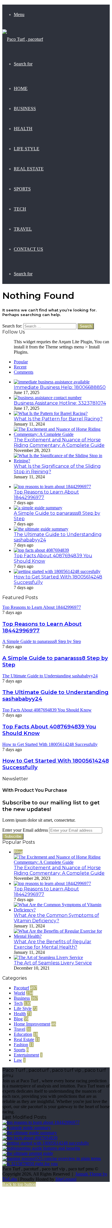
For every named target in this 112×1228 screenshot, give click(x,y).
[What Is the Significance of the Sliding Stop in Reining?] (62, 460)
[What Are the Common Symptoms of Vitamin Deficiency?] (62, 909)
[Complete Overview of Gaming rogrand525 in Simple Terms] (51, 1158)
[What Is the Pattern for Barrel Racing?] (51, 413)
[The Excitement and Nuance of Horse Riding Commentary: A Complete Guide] (62, 434)
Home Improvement (32, 1024)
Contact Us (28, 249)
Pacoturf (21, 987)
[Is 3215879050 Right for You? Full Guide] (30, 1163)
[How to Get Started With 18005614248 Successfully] (57, 571)
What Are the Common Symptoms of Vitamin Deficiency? (56, 918)
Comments (23, 372)
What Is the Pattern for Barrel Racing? (58, 419)
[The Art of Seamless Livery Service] (48, 957)
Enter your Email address (25, 830)
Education (23, 1034)
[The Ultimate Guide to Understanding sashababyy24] (41, 529)
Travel (23, 229)
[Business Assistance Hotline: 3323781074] (48, 397)
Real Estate (29, 168)
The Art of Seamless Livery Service (53, 963)
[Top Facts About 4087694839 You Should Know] (41, 550)
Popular (21, 361)
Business (25, 108)
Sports (22, 188)
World (19, 993)
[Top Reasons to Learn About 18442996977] (52, 486)
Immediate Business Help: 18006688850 (60, 387)
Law (18, 1060)
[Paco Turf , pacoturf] (22, 39)
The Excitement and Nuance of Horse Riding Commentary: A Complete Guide (59, 442)
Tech (20, 208)
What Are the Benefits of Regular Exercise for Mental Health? (52, 944)
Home (21, 88)
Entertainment (26, 1054)
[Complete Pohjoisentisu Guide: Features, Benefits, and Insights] (41, 1148)
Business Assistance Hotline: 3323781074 (60, 403)
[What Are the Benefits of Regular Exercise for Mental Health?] (62, 936)
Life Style (26, 148)
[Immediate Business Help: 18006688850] (52, 381)
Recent (20, 366)
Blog (18, 1018)
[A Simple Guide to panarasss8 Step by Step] (38, 507)
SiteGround (65, 1179)
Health (23, 128)
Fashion (21, 1044)
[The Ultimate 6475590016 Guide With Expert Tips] (27, 1153)
